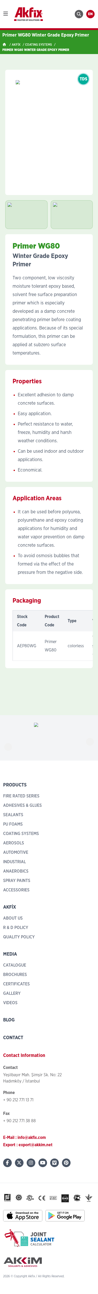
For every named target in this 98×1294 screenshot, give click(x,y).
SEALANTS (13, 815)
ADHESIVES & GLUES (22, 805)
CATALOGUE (14, 965)
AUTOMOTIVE (15, 852)
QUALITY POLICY (19, 937)
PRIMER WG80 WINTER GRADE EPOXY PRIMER (35, 49)
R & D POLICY (15, 928)
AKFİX (16, 44)
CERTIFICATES (16, 984)
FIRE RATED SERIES (21, 796)
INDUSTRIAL (14, 862)
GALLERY (12, 993)
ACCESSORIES (16, 890)
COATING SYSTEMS (38, 44)
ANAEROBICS (15, 871)
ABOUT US (13, 918)
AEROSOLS (13, 843)
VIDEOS (10, 1003)
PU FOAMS (13, 824)
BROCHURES (15, 975)
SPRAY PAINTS (16, 881)
